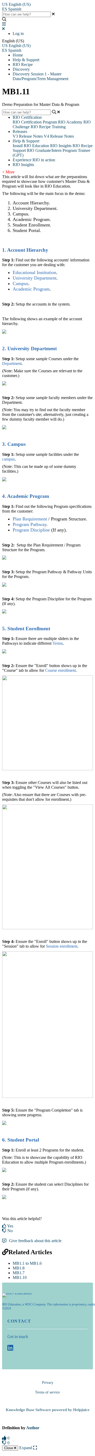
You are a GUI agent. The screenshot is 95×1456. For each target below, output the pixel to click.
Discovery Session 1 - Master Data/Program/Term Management (40, 76)
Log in (18, 33)
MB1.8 (19, 1268)
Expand (26, 1447)
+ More (8, 172)
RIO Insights (61, 145)
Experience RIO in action (34, 160)
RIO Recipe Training (48, 127)
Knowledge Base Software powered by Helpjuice (47, 1410)
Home (18, 55)
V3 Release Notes (28, 136)
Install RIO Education (31, 145)
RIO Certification (27, 117)
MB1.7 (19, 1273)
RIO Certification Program (35, 122)
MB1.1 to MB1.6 (27, 1263)
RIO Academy (70, 122)
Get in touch (17, 1336)
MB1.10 (20, 1277)
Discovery (21, 69)
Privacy (47, 1383)
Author (32, 1428)
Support (19, 150)
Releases (20, 131)
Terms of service (47, 1392)
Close (9, 1448)
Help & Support (26, 60)
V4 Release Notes (59, 136)
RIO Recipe (23, 64)
